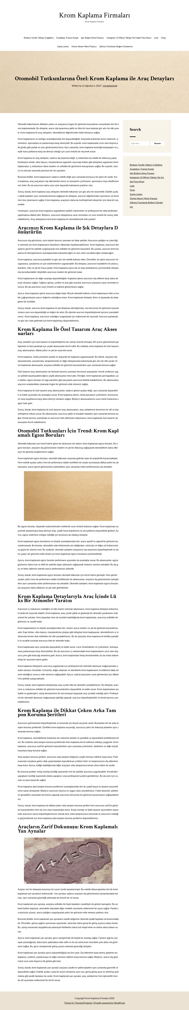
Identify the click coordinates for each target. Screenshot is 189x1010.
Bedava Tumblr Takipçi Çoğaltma (39, 38)
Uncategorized (110, 86)
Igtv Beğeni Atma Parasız (92, 38)
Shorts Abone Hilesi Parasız (84, 46)
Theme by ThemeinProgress (78, 1003)
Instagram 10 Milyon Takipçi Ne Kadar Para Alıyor (129, 38)
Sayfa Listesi (63, 46)
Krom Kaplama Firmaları (94, 17)
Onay (163, 38)
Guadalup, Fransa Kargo (67, 38)
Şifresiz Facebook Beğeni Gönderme (116, 46)
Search (135, 129)
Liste (156, 38)
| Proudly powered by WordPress (109, 1003)
